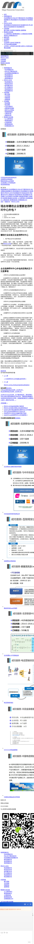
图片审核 (6, 30)
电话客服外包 (8, 25)
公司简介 (6, 46)
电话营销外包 (12, 26)
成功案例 (6, 39)
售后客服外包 (23, 19)
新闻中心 (6, 41)
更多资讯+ (9, 388)
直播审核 (23, 30)
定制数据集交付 (12, 35)
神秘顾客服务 (9, 111)
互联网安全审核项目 (7, 179)
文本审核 (12, 30)
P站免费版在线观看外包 (12, 73)
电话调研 (7, 104)
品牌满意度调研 (9, 108)
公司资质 (12, 46)
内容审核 (6, 28)
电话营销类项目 (5, 184)
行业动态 (12, 42)
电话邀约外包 (24, 25)
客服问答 (17, 42)
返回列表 (3, 371)
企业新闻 (6, 42)
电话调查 (7, 103)
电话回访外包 (16, 25)
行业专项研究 (9, 106)
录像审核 (17, 30)
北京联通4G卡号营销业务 (8, 182)
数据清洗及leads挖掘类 (7, 181)
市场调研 (3, 61)
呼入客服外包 (9, 87)
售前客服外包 (9, 78)
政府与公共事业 (9, 110)
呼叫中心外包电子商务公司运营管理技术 (16, 408)
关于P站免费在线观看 (10, 44)
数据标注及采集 (8, 32)
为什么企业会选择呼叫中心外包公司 (14, 411)
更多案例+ (18, 418)
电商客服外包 (8, 16)
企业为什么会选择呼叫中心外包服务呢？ (16, 415)
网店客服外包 (15, 19)
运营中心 (23, 46)
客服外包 (7, 201)
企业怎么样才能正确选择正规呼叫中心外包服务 (18, 409)
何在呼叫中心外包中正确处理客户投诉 (15, 413)
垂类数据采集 (9, 124)
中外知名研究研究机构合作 (9, 177)
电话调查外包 (20, 26)
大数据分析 (8, 113)
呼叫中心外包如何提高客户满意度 (14, 406)
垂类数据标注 (17, 33)
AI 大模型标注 (8, 33)
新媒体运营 (8, 115)
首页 (5, 14)
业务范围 (17, 46)
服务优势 (6, 37)
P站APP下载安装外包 (19, 18)
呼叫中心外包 (8, 23)
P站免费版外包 (8, 18)
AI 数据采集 (24, 33)
